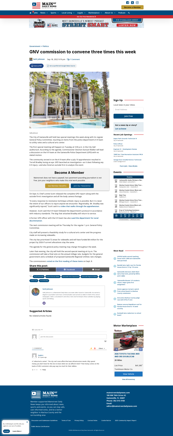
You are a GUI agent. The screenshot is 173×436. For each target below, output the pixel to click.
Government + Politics (39, 46)
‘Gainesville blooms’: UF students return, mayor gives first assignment (128, 283)
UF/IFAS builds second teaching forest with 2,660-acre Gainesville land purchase (128, 259)
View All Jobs (133, 166)
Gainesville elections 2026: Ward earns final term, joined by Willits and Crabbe (128, 274)
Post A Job (123, 166)
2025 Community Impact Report (125, 420)
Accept (6, 431)
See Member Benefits (57, 186)
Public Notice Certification (40, 426)
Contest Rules (92, 420)
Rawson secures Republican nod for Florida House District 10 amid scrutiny (129, 306)
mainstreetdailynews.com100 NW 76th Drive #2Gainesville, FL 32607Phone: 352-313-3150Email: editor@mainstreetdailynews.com (122, 399)
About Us (109, 13)
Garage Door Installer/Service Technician (127, 160)
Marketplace (94, 13)
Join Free (128, 116)
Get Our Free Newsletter (86, 17)
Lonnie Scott (33, 280)
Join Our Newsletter (82, 186)
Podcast (121, 13)
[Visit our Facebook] (127, 2)
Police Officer (118, 144)
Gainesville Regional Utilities (89, 276)
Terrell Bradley (44, 280)
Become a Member (132, 7)
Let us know (120, 128)
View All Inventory (128, 379)
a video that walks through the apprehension (79, 206)
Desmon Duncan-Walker (53, 276)
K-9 (100, 276)
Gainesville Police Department (70, 276)
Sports (53, 13)
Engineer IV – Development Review (125, 149)
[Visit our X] (132, 2)
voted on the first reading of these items (65, 261)
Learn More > (17, 431)
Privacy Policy (79, 420)
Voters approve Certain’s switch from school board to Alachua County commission (128, 291)
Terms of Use (66, 420)
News (42, 13)
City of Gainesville (39, 276)
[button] (116, 349)
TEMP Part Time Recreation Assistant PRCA (128, 154)
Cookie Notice (106, 420)
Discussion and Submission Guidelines (44, 420)
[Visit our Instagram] (137, 2)
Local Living (67, 13)
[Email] (44, 303)
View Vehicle (132, 371)
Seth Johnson (39, 59)
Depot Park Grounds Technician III (125, 138)
